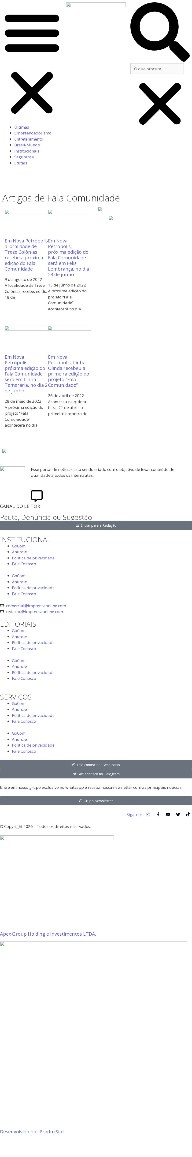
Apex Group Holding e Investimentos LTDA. (48, 934)
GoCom (19, 546)
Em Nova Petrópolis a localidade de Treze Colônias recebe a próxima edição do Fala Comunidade (26, 255)
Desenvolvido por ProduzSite (32, 1131)
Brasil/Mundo (27, 145)
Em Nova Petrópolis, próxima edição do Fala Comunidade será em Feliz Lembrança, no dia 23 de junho (68, 258)
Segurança (24, 157)
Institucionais (26, 151)
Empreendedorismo (33, 133)
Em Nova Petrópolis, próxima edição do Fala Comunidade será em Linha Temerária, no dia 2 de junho (26, 374)
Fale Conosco (24, 563)
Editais (20, 163)
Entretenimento (28, 139)
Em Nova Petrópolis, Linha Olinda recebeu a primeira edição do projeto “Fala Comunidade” (68, 371)
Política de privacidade (33, 558)
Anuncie (19, 551)
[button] (32, 63)
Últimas (21, 127)
